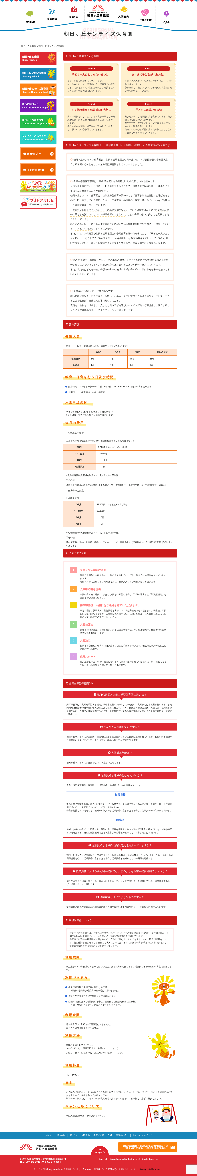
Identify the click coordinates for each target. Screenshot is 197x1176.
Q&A (110, 1135)
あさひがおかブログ (142, 1135)
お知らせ (49, 1135)
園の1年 (73, 1135)
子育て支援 (98, 1135)
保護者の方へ (122, 1135)
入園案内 (85, 1135)
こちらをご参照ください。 (151, 1169)
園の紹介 (61, 1135)
